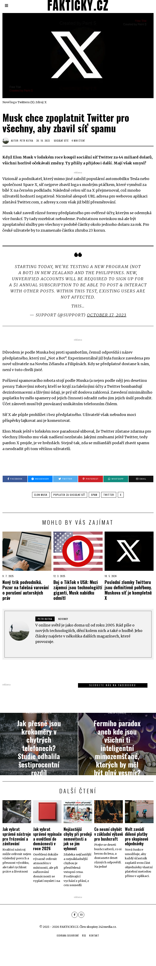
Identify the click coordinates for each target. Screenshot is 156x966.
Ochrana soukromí (68, 935)
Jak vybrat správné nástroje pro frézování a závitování (16, 836)
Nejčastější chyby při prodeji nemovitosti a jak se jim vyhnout (78, 838)
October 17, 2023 (106, 314)
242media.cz (107, 927)
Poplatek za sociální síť (69, 494)
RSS (84, 935)
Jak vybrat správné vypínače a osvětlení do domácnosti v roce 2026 (47, 838)
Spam (94, 494)
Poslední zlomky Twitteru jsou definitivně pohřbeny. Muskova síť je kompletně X (128, 590)
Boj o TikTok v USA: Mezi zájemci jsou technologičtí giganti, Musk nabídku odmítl (77, 590)
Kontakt (94, 935)
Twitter (108, 494)
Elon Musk (40, 494)
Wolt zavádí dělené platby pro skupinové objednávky (136, 836)
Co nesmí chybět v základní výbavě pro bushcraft (108, 834)
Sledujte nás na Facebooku (112, 685)
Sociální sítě (61, 140)
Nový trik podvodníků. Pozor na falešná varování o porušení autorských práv (25, 590)
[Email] (81, 915)
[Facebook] (75, 915)
